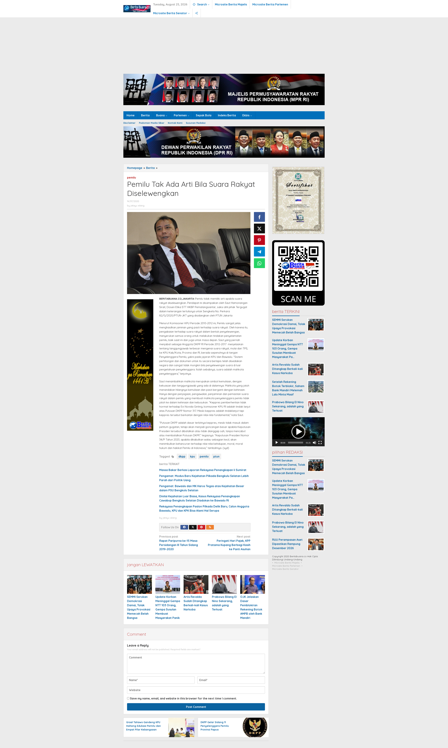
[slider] (295, 443)
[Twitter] (193, 527)
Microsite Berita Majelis (286, 562)
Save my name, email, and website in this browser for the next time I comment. (183, 698)
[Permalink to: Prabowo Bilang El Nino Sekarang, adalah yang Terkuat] (224, 584)
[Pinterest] (201, 527)
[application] (298, 431)
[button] (298, 432)
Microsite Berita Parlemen (286, 566)
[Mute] (314, 443)
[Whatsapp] (259, 263)
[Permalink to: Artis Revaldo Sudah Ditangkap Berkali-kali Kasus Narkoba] (196, 584)
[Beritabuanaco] (136, 8)
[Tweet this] (259, 228)
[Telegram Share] (259, 252)
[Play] (276, 443)
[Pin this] (259, 240)
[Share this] (259, 217)
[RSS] (210, 527)
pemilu (131, 177)
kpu (192, 456)
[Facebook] (184, 527)
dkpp (181, 456)
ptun (216, 456)
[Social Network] (196, 13)
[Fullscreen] (320, 443)
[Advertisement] (224, 44)
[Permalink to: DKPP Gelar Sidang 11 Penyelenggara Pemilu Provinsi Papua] (254, 727)
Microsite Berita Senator (285, 569)
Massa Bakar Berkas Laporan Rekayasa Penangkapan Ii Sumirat (202, 470)
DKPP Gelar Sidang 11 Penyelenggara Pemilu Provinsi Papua (215, 726)
